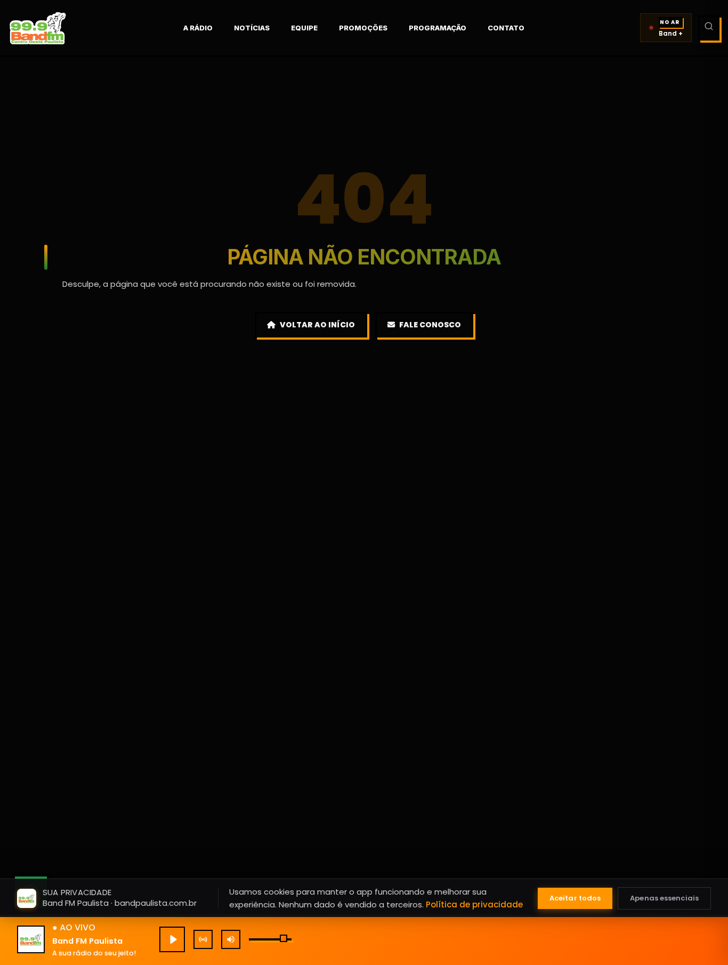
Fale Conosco (430, 324)
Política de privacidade (474, 904)
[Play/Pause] (172, 939)
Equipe (304, 27)
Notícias (252, 27)
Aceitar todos (575, 898)
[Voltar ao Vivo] (203, 939)
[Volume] (230, 939)
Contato (506, 27)
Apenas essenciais (664, 898)
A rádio (198, 27)
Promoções (363, 27)
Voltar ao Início (317, 324)
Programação (437, 27)
